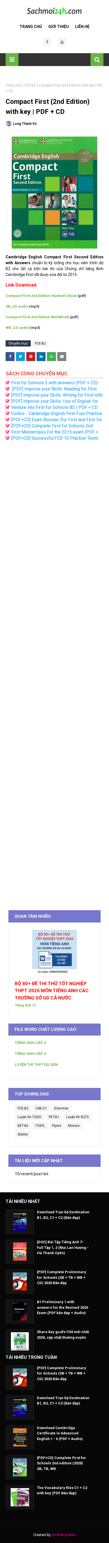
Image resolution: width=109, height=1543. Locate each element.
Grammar (61, 1108)
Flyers (56, 1126)
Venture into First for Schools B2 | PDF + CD (54, 407)
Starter (23, 1134)
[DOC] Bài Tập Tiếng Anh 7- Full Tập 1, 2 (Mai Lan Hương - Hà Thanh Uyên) (63, 1247)
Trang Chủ (31, 26)
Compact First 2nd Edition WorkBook (37, 317)
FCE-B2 (30, 85)
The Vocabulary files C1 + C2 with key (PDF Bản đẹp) (62, 1490)
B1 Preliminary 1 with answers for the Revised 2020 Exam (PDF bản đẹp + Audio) (62, 1307)
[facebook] (47, 42)
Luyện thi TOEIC (30, 1117)
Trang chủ (13, 85)
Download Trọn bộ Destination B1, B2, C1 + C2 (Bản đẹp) (63, 1215)
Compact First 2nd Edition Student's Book (41, 296)
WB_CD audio (17, 328)
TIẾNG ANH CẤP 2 (30, 1043)
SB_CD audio (17, 306)
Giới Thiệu (58, 26)
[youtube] (62, 42)
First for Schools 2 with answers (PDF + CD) (54, 382)
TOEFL (40, 1126)
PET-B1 (54, 1117)
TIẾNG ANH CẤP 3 (30, 1054)
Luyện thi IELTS (77, 1117)
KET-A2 (23, 1126)
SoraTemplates (63, 1535)
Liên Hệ (82, 26)
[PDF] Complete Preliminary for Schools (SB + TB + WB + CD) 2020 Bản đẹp (61, 1277)
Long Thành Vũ (25, 124)
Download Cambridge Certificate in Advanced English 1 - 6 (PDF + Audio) (60, 1433)
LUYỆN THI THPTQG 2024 (36, 1064)
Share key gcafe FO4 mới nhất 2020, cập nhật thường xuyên (63, 1335)
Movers (74, 1126)
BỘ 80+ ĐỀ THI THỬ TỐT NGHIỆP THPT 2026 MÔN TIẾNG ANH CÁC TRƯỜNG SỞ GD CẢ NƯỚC (52, 991)
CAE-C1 (41, 1108)
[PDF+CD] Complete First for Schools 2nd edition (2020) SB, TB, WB (61, 1463)
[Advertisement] (54, 673)
